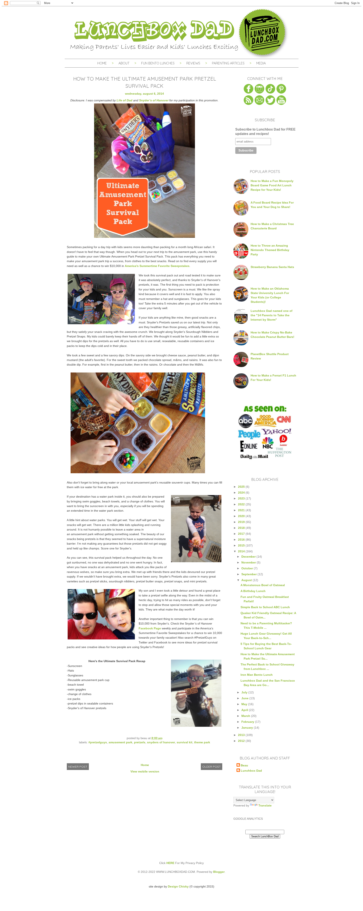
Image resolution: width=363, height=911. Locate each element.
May (244, 704)
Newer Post (77, 767)
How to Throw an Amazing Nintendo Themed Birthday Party (270, 250)
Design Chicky (178, 886)
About (124, 63)
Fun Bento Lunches (158, 63)
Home (102, 63)
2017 (242, 533)
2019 (242, 522)
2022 (242, 504)
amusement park (120, 742)
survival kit (184, 742)
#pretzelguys (97, 742)
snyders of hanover (161, 742)
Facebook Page (150, 628)
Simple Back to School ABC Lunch (265, 607)
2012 (242, 740)
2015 (242, 545)
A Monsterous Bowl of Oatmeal (263, 585)
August (247, 580)
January (247, 727)
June (245, 698)
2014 (242, 551)
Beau (244, 765)
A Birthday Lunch (253, 591)
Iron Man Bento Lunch (257, 674)
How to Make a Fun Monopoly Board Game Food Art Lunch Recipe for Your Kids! (272, 185)
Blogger (219, 871)
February (248, 721)
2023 (242, 498)
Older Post (211, 767)
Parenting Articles (228, 63)
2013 (242, 735)
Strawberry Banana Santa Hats (272, 267)
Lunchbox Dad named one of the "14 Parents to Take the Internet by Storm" (271, 315)
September (249, 574)
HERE (170, 863)
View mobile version (144, 771)
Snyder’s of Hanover (153, 100)
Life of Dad (124, 100)
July (244, 692)
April (245, 710)
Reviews (193, 63)
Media (261, 63)
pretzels (139, 742)
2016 (242, 539)
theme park (202, 742)
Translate (265, 805)
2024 (242, 492)
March (246, 716)
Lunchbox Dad (251, 770)
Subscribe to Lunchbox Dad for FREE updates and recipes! (265, 132)
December (248, 556)
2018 (242, 527)
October (247, 568)
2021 (242, 510)
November (249, 562)
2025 (242, 486)
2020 (242, 516)
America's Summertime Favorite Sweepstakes (157, 266)
